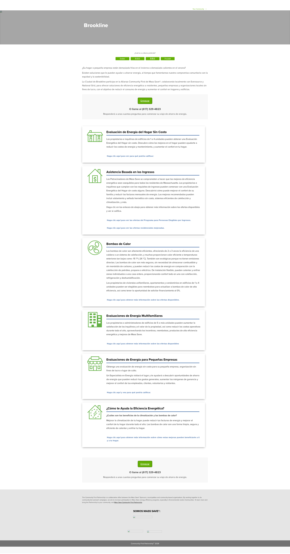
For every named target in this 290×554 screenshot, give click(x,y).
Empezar (145, 101)
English (122, 59)
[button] (143, 156)
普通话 (152, 59)
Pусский (168, 59)
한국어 (137, 59)
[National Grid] (154, 533)
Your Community (198, 9)
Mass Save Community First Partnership (128, 502)
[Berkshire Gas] (142, 521)
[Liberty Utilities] (135, 533)
